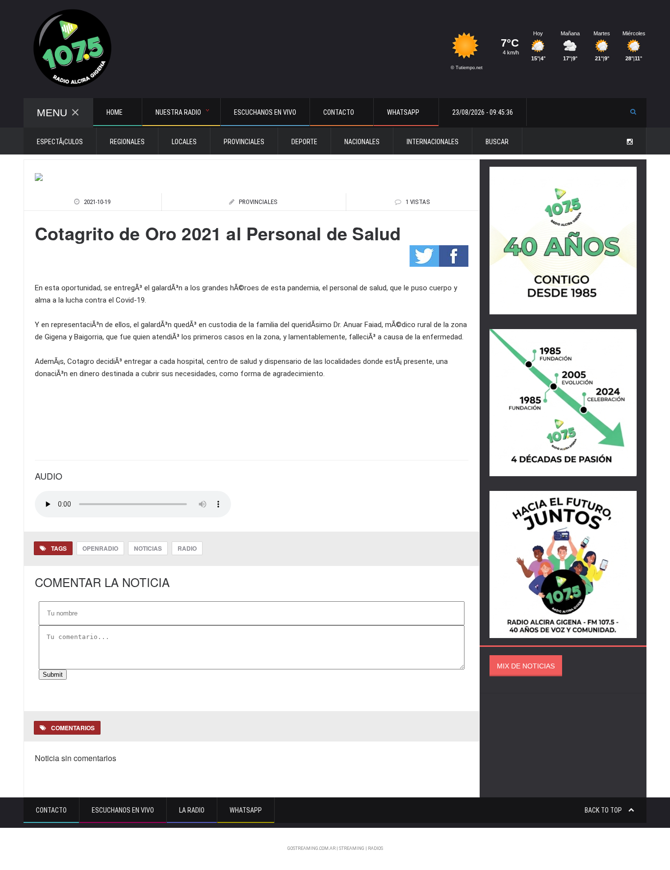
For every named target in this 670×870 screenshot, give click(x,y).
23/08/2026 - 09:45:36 (482, 112)
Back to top (604, 810)
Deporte (304, 142)
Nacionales (362, 142)
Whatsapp (246, 810)
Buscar (497, 142)
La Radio (192, 810)
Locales (184, 142)
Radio (187, 548)
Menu (52, 112)
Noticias (148, 548)
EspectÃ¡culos (60, 142)
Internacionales (433, 142)
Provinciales (244, 142)
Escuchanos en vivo (265, 112)
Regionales (127, 142)
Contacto (51, 810)
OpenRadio (100, 548)
